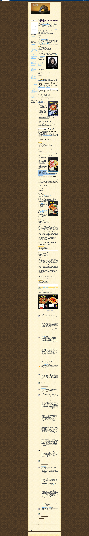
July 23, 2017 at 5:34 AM (44, 464)
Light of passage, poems (34, 68)
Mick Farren (32, 71)
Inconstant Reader (44, 364)
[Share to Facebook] (51, 310)
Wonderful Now (33, 97)
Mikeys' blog (32, 72)
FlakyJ (44, 208)
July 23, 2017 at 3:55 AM (44, 391)
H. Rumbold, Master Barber (46, 507)
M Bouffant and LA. (33, 69)
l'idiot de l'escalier (33, 65)
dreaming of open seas (34, 56)
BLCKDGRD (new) (33, 49)
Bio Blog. (32, 48)
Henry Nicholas (42, 287)
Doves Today (32, 55)
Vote (34, 29)
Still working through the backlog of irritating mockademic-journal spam (48, 21)
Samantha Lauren (52, 287)
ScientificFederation (43, 211)
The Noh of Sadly (33, 90)
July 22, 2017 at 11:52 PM (44, 362)
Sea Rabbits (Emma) (33, 81)
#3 (47, 525)
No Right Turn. (32, 75)
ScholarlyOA (54, 484)
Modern (51, 525)
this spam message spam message (41, 64)
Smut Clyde (43, 336)
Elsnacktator (32, 57)
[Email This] (47, 310)
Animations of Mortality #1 (39, 525)
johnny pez (32, 64)
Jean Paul (47, 287)
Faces (37, 527)
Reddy (40, 212)
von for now (32, 96)
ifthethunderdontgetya (33, 63)
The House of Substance (34, 89)
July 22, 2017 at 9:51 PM (44, 334)
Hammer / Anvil (33, 60)
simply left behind (33, 82)
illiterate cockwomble (43, 210)
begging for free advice (42, 203)
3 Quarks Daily (33, 44)
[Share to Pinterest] (52, 310)
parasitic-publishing (45, 24)
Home (32, 525)
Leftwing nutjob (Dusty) (34, 67)
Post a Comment (41, 518)
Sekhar (42, 212)
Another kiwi (33, 36)
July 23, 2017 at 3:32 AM (44, 379)
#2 (45, 525)
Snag (31, 83)
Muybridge (33, 527)
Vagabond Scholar (33, 95)
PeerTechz (50, 23)
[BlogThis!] (48, 310)
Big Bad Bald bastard (33, 47)
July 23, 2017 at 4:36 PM (44, 505)
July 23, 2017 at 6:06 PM (44, 516)
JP (41, 314)
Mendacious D (32, 70)
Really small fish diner (34, 78)
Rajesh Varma (40, 22)
